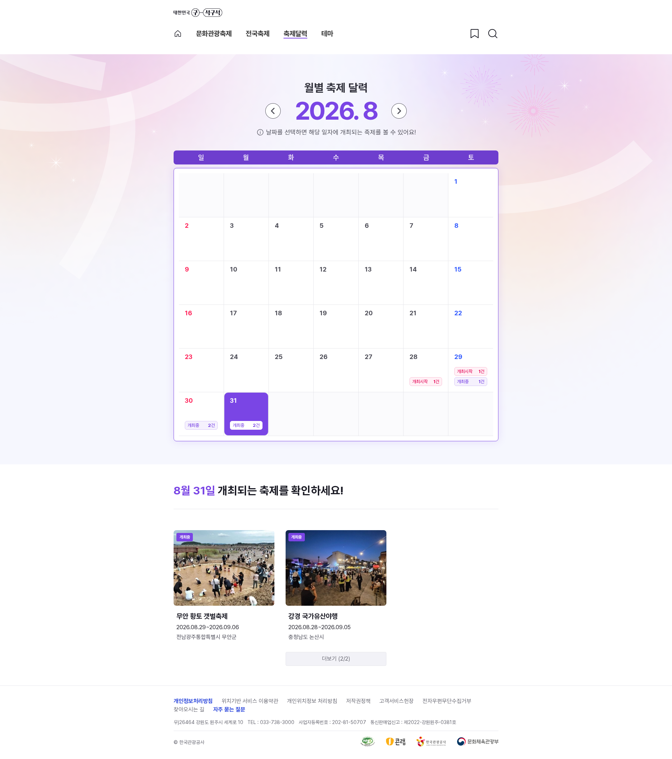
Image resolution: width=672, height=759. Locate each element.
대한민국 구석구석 (198, 12)
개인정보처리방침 (193, 701)
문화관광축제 (214, 33)
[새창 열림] (367, 744)
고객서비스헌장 (396, 701)
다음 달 (399, 111)
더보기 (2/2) (336, 658)
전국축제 (258, 33)
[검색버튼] (492, 33)
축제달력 (295, 33)
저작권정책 (358, 701)
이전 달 (273, 111)
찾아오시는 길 (189, 709)
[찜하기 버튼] (474, 33)
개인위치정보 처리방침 (312, 701)
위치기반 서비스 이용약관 (250, 701)
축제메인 (178, 33)
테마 (327, 33)
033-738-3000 (277, 722)
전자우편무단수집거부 (446, 701)
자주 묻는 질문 (229, 709)
